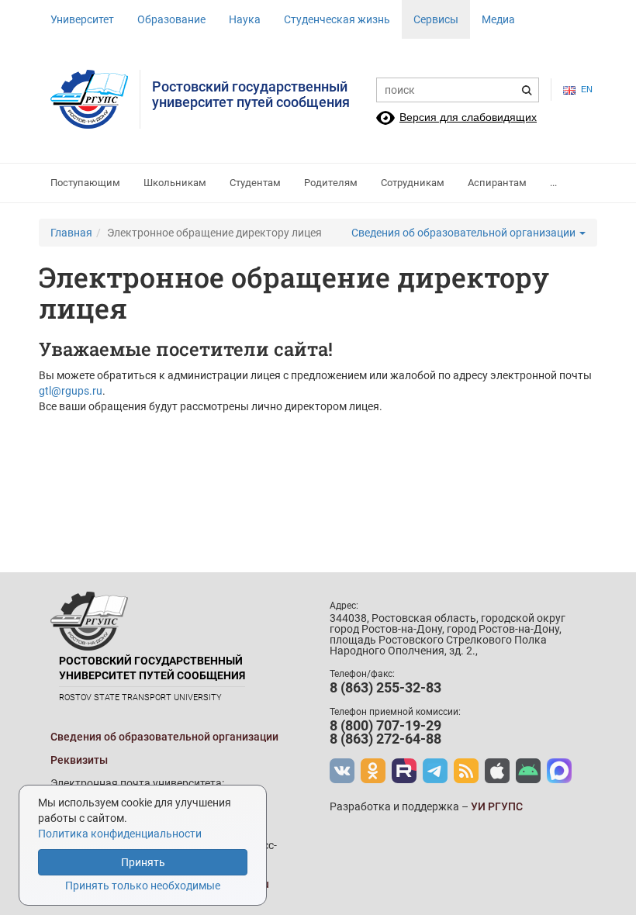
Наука (245, 19)
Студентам (255, 182)
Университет (82, 19)
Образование (171, 19)
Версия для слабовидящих (468, 117)
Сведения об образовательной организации (464, 232)
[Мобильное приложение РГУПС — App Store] (497, 770)
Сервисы (435, 19)
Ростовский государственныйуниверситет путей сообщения (251, 94)
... (553, 182)
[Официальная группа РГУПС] (342, 770)
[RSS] (466, 770)
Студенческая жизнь (337, 19)
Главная (71, 232)
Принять (143, 862)
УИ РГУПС (497, 806)
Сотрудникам (412, 182)
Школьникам (174, 182)
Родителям (331, 182)
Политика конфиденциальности (120, 833)
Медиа (498, 19)
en (583, 89)
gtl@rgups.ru (70, 391)
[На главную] (95, 99)
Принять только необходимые (142, 885)
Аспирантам (497, 182)
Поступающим (85, 182)
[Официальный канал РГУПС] (404, 770)
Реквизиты (79, 760)
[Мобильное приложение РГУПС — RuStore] (528, 770)
